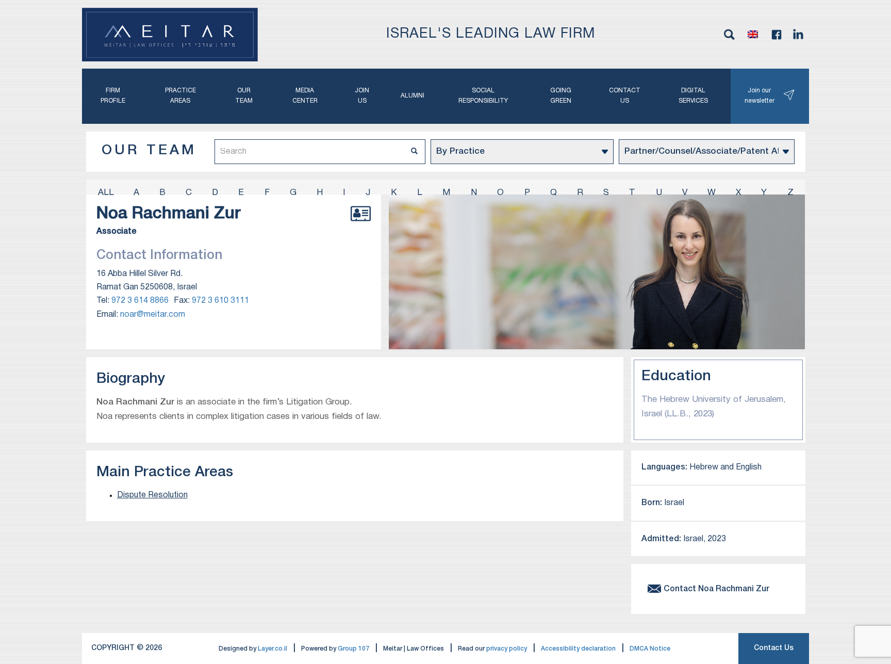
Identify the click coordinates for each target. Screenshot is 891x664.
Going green (560, 96)
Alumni (412, 96)
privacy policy (506, 649)
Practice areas (180, 96)
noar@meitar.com (152, 314)
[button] (752, 34)
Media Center (305, 96)
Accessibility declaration (578, 649)
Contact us (624, 96)
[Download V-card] (361, 225)
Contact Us (774, 648)
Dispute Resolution (152, 495)
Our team (244, 96)
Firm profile (113, 96)
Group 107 (353, 649)
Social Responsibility (483, 96)
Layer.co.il (272, 649)
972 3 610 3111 (220, 300)
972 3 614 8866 (140, 300)
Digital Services (693, 96)
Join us (362, 96)
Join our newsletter (759, 96)
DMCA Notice (650, 649)
